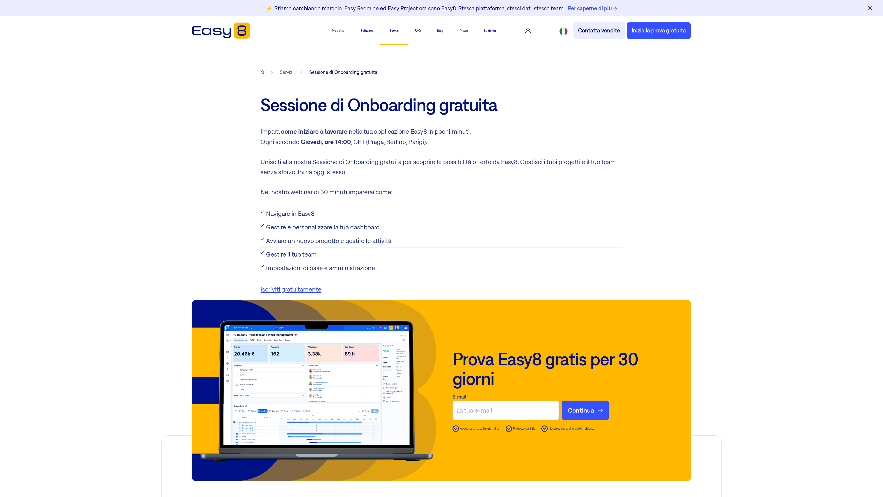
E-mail (459, 396)
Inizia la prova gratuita (659, 30)
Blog (440, 30)
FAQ (418, 30)
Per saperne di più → (592, 8)
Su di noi (490, 30)
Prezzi (464, 30)
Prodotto (338, 30)
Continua (581, 410)
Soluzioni (367, 30)
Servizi (394, 30)
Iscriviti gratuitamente (291, 289)
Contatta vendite (599, 30)
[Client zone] (528, 31)
